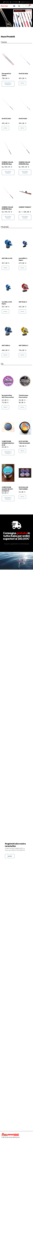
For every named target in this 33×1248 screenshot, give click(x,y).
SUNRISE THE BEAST (25, 207)
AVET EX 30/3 (23, 302)
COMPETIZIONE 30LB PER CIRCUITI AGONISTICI (7, 489)
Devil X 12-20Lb (6, 118)
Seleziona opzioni (8, 172)
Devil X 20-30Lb (23, 73)
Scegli (22, 83)
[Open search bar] (19, 6)
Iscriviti (10, 856)
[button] (14, 5)
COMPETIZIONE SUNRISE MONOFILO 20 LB (8, 443)
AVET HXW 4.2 (6, 345)
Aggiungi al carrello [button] (8, 83)
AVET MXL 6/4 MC (7, 258)
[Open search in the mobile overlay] (18, 6)
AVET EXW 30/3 (23, 345)
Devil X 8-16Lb (23, 118)
